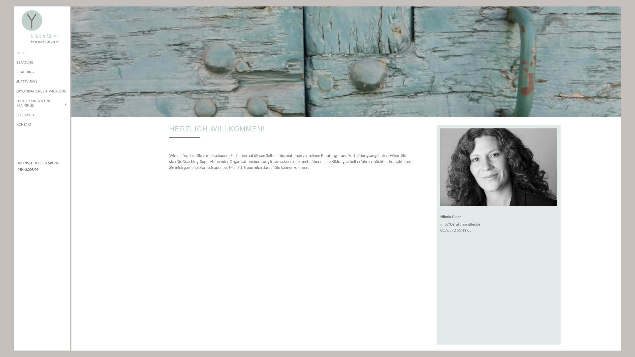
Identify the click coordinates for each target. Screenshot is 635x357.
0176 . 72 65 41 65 (456, 230)
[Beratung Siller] (42, 26)
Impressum (27, 169)
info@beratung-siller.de (460, 224)
